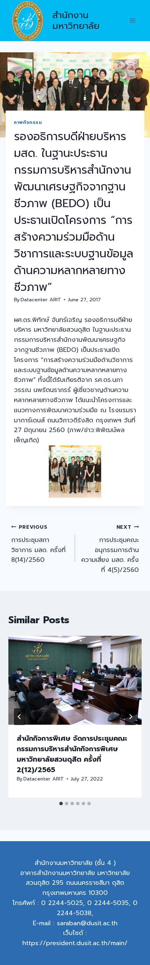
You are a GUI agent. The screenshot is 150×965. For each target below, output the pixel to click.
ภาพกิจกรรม (28, 122)
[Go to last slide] (19, 716)
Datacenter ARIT (41, 299)
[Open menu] (132, 20)
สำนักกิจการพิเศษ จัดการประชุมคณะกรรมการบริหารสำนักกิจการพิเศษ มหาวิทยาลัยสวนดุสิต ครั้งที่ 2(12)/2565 (72, 754)
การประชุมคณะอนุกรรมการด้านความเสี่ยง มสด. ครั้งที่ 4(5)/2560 (110, 549)
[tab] (61, 803)
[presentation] (75, 680)
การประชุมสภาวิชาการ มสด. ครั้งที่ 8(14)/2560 (38, 544)
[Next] (130, 716)
